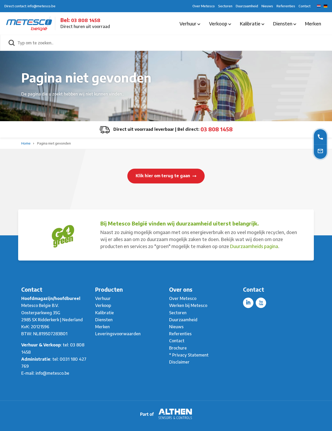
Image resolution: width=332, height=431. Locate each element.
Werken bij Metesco (188, 305)
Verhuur (188, 23)
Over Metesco (203, 6)
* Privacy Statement (189, 355)
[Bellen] (320, 136)
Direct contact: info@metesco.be (30, 6)
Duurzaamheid (247, 6)
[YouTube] (261, 303)
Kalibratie (250, 23)
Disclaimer (179, 362)
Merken (313, 23)
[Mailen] (320, 150)
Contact (304, 6)
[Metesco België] (29, 23)
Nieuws (267, 6)
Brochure (178, 348)
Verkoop (218, 23)
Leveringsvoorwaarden (118, 333)
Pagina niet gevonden (54, 143)
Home (26, 143)
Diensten (283, 23)
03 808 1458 (85, 20)
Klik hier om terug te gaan (163, 175)
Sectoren (225, 6)
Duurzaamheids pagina (254, 246)
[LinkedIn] (248, 303)
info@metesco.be (52, 373)
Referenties (285, 6)
